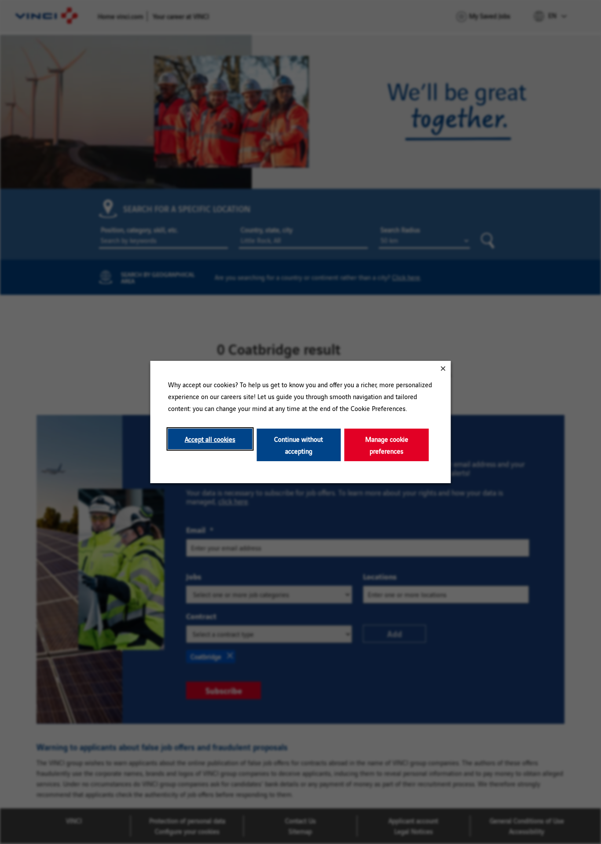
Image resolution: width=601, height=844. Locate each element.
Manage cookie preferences (386, 444)
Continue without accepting (298, 444)
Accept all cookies (210, 439)
